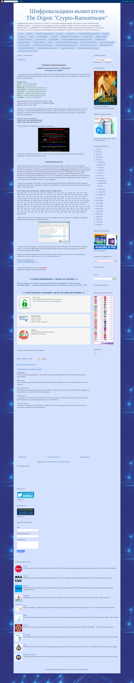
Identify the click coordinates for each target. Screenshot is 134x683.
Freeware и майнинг (39, 42)
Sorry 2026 (26, 635)
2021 (98, 211)
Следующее (22, 457)
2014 (98, 157)
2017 (98, 200)
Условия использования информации (66, 42)
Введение (29, 33)
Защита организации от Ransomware (66, 45)
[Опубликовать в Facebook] (43, 359)
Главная (21, 33)
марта (100, 167)
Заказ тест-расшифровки (107, 42)
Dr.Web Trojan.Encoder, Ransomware (89, 33)
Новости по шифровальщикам (44, 33)
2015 (98, 160)
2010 (98, 149)
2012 (98, 152)
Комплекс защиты (101, 36)
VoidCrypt (26, 596)
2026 (98, 224)
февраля (101, 165)
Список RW (60, 33)
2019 (98, 206)
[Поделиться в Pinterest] (45, 359)
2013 (98, 154)
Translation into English (54, 70)
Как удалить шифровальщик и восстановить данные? (77, 39)
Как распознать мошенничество (28, 51)
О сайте (31, 36)
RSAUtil (25, 576)
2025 (98, 222)
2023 (98, 216)
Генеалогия (22, 36)
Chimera (100, 186)
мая (99, 173)
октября (100, 189)
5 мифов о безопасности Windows (42, 45)
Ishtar (25, 605)
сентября (101, 181)
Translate (108, 62)
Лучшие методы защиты (25, 39)
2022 (98, 214)
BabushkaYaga (102, 183)
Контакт (50, 42)
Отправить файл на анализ (88, 42)
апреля (100, 170)
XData (25, 615)
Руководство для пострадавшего (70, 36)
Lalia (24, 645)
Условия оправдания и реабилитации (87, 48)
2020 (98, 208)
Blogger (85, 669)
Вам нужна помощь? (24, 42)
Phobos (25, 586)
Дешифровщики (53, 39)
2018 (98, 203)
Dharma (25, 625)
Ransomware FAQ (41, 39)
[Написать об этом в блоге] (40, 359)
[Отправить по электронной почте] (38, 359)
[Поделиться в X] (41, 359)
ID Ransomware (71, 33)
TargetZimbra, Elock (29, 654)
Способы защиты (88, 36)
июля (100, 175)
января (100, 162)
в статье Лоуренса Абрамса (51, 256)
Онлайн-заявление (42, 36)
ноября (100, 192)
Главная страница (53, 457)
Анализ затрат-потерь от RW (88, 45)
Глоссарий (105, 33)
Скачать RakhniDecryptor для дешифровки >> (47, 301)
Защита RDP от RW (105, 45)
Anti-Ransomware (100, 39)
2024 (98, 219)
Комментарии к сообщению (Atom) (59, 462)
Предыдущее (85, 457)
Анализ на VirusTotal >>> (25, 260)
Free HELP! (54, 36)
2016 (98, 198)
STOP (25, 566)
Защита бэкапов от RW (67, 48)
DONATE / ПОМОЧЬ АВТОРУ (26, 48)
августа (100, 178)
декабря (100, 194)
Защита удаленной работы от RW (47, 48)
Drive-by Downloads (24, 45)
